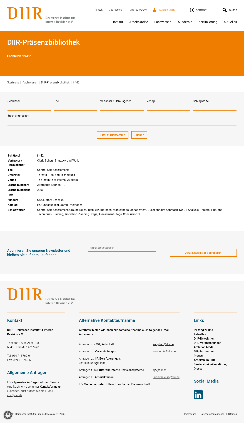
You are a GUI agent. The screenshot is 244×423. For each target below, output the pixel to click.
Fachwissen (30, 82)
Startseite (13, 82)
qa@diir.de (159, 370)
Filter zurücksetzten (112, 135)
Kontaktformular (50, 386)
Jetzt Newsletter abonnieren (203, 252)
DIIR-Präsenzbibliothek (55, 82)
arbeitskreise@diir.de (166, 377)
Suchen (141, 136)
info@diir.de (14, 395)
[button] (8, 415)
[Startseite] (48, 15)
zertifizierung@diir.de (92, 363)
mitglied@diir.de (163, 344)
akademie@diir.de (164, 351)
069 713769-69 (22, 360)
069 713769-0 (21, 355)
